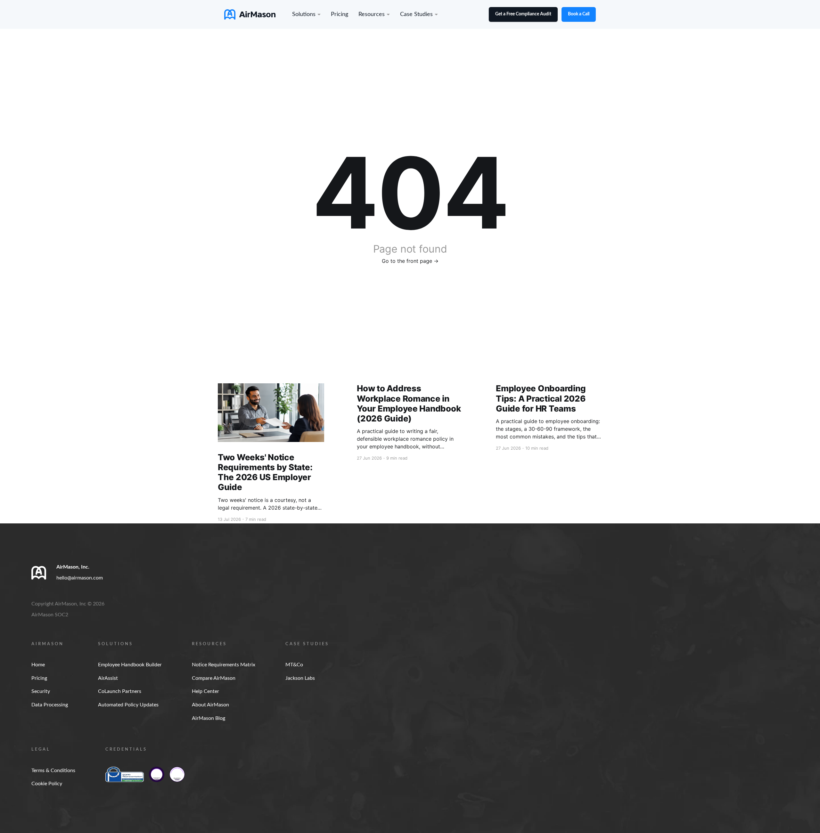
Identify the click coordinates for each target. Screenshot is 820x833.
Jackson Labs (300, 678)
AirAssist (108, 678)
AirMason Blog (208, 718)
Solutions (304, 14)
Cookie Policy (46, 783)
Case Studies (416, 14)
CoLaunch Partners (119, 691)
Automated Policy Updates (128, 704)
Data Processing (49, 704)
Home (38, 664)
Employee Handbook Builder (130, 664)
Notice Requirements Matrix (223, 664)
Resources (371, 14)
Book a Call (578, 14)
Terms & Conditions (53, 770)
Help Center (205, 691)
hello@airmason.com (79, 577)
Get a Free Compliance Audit (523, 14)
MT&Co (294, 664)
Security (40, 691)
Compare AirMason (213, 678)
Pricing (339, 14)
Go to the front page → (410, 261)
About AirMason (210, 704)
